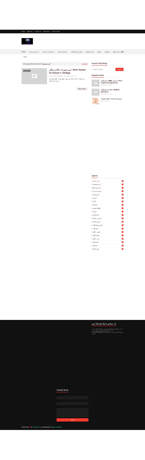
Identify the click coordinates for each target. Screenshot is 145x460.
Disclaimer (46, 31)
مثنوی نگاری (107, 235)
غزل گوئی (107, 228)
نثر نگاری (107, 245)
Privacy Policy (56, 31)
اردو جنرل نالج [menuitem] (117, 52)
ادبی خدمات (107, 181)
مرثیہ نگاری (107, 238)
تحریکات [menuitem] (107, 52)
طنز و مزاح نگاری (107, 225)
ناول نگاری (107, 242)
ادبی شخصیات (107, 184)
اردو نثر (107, 198)
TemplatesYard (37, 427)
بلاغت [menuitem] (25, 57)
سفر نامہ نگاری (107, 218)
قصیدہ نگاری (107, 232)
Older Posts (81, 89)
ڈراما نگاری (107, 215)
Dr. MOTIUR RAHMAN (57, 76)
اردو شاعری (107, 194)
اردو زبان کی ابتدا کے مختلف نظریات (111, 99)
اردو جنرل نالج (107, 188)
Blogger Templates (56, 427)
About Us (29, 31)
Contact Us (38, 31)
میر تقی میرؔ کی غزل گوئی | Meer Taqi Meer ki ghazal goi (111, 82)
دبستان (107, 211)
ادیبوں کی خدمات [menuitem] (48, 52)
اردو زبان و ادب (107, 191)
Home (23, 31)
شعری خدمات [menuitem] (62, 52)
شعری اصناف (107, 222)
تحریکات (107, 205)
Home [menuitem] (24, 52)
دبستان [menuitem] (99, 52)
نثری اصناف (107, 249)
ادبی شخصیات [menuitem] (89, 52)
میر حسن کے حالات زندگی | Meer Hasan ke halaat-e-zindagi (67, 71)
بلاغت (107, 201)
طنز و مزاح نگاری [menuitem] (76, 52)
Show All (84, 64)
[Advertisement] (63, 15)
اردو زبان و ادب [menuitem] (33, 52)
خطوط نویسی (107, 208)
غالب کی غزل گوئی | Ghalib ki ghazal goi (110, 91)
